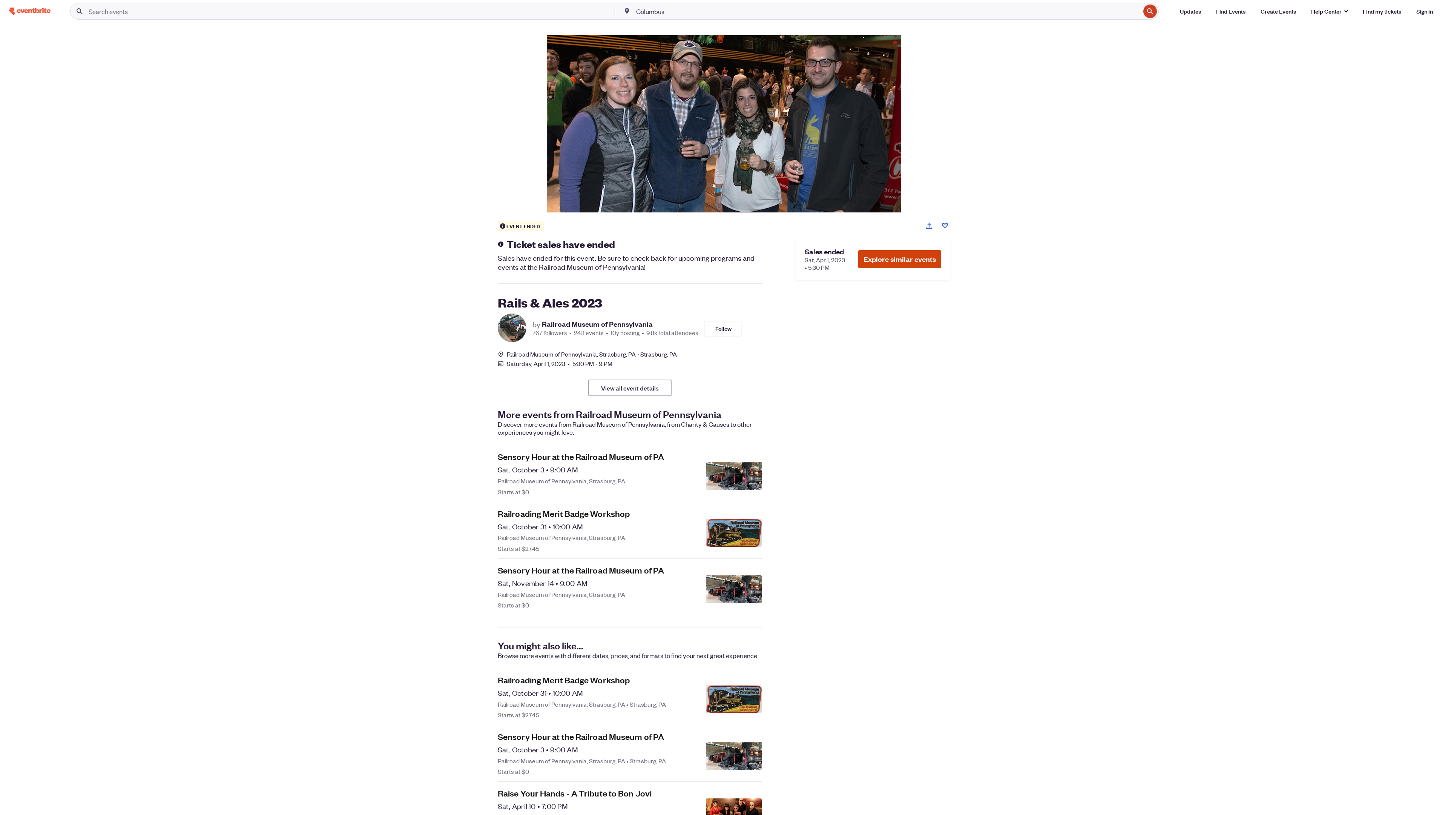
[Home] (30, 11)
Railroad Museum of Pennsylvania (597, 324)
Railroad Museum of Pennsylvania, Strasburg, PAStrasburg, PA (592, 354)
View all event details (630, 388)
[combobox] (888, 11)
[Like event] (945, 225)
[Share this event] (929, 226)
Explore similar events (900, 259)
